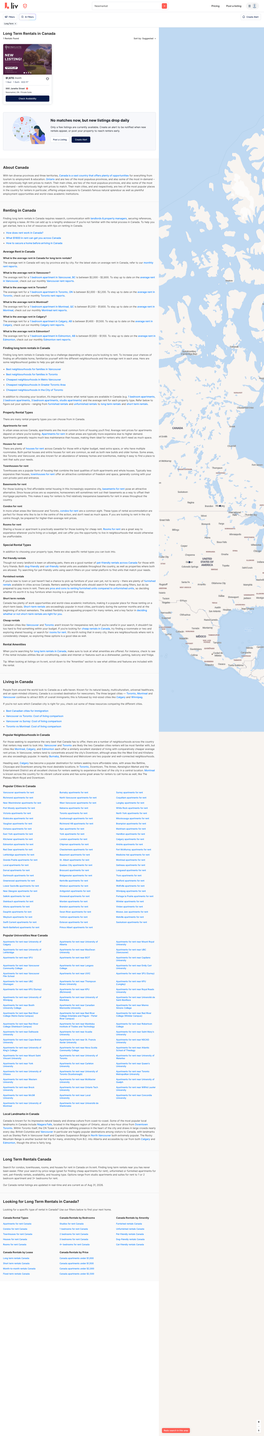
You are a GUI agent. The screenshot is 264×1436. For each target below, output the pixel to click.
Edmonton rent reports (57, 339)
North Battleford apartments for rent (21, 927)
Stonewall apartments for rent (75, 896)
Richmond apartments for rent (18, 797)
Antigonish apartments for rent (75, 891)
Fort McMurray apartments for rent (133, 849)
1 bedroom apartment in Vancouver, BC (52, 277)
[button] (24, 73)
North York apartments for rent (131, 813)
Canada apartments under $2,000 (77, 1268)
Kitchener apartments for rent (18, 839)
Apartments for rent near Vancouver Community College (21, 966)
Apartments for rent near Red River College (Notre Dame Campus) (20, 1014)
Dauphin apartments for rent (17, 911)
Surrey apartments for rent (129, 792)
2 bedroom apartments (16, 400)
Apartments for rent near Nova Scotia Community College (78, 1049)
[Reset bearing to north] (259, 1431)
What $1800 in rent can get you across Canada (33, 237)
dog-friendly (32, 566)
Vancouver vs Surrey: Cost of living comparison (34, 721)
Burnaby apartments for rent (74, 792)
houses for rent (35, 448)
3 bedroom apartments (44, 400)
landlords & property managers (109, 218)
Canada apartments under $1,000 (77, 1258)
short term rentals (137, 403)
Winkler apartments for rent (130, 901)
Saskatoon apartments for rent (131, 922)
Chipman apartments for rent (74, 844)
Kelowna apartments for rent (74, 808)
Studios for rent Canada (72, 1223)
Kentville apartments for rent (74, 880)
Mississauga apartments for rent (132, 818)
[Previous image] (7, 59)
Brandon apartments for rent (74, 906)
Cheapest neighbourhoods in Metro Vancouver (33, 379)
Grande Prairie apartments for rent (20, 860)
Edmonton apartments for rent (18, 844)
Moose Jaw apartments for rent (132, 911)
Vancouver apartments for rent (18, 792)
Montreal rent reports (54, 310)
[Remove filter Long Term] (15, 23)
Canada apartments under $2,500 (77, 1273)
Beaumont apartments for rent (75, 854)
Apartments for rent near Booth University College (18, 1006)
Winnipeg (136, 697)
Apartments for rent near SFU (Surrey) (135, 973)
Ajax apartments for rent (72, 828)
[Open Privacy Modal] (25, 6)
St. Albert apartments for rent (74, 860)
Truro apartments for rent (128, 875)
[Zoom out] (259, 1426)
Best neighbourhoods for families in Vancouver (33, 369)
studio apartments (70, 400)
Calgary (120, 697)
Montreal (142, 693)
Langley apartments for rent (130, 802)
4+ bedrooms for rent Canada (75, 1244)
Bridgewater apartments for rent (76, 875)
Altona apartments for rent (16, 906)
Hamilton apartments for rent (130, 834)
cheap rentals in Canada (96, 628)
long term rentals (111, 403)
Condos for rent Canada (15, 1229)
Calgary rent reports (52, 324)
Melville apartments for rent (130, 917)
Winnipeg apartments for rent (131, 891)
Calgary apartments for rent (130, 839)
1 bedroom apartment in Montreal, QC (52, 306)
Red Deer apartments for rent (18, 849)
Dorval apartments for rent (16, 870)
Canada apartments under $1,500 (77, 1263)
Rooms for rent (112, 529)
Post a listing (233, 5)
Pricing (215, 5)
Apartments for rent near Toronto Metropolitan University (132, 1072)
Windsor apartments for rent (74, 885)
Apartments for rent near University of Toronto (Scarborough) (79, 1072)
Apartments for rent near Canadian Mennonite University (77, 1006)
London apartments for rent (73, 839)
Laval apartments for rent (16, 865)
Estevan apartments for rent (74, 922)
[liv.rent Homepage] (11, 6)
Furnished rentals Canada (129, 1223)
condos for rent (69, 510)
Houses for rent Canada (15, 1239)
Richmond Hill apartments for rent (76, 823)
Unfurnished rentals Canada (130, 1229)
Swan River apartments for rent (75, 911)
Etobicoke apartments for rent (18, 818)
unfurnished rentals (85, 403)
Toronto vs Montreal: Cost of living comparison (33, 726)
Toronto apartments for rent (73, 813)
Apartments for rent (53, 433)
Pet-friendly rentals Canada (130, 1234)
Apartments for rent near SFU (18, 957)
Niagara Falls (44, 1124)
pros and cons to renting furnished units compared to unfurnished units (92, 588)
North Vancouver (101, 1135)
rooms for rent (57, 632)
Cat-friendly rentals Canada (130, 1244)
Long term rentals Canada (16, 1258)
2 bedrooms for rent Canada (74, 1234)
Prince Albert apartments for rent (76, 927)
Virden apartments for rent (129, 906)
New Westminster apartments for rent (22, 802)
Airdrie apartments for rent (129, 844)
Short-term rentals (34, 606)
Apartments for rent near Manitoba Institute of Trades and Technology (77, 1025)
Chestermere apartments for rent (76, 849)
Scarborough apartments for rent (76, 818)
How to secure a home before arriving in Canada (34, 243)
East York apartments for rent (18, 834)
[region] (211, 731)
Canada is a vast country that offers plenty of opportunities (94, 175)
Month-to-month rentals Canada (19, 1268)
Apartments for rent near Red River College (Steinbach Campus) (20, 1025)
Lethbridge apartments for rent (18, 854)
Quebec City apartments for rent (76, 865)
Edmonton (48, 749)
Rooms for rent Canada (14, 1244)
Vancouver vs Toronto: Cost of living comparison (34, 716)
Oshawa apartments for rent (17, 828)
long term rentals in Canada (50, 651)
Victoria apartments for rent (17, 813)
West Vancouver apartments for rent (78, 802)
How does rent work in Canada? (24, 232)
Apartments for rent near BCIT (75, 957)
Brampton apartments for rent (131, 823)
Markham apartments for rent (131, 828)
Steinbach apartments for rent (18, 901)
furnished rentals (58, 403)
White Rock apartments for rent (132, 808)
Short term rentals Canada (16, 1263)
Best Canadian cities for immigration (27, 710)
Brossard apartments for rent (74, 870)
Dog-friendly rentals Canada (130, 1239)
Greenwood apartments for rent (19, 880)
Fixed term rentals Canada (16, 1273)
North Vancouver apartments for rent (78, 797)
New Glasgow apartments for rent (20, 891)
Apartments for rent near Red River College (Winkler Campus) (133, 1014)
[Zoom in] (259, 1422)
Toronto (49, 624)
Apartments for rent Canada (17, 1223)
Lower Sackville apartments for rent (21, 885)
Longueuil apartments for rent (131, 870)
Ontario (50, 179)
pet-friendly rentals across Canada (117, 562)
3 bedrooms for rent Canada (74, 1239)
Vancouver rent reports (60, 280)
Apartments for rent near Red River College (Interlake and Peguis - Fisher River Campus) (78, 1016)
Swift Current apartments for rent (20, 922)
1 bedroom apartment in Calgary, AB (51, 321)
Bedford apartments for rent (130, 880)
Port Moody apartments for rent (19, 808)
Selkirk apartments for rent (16, 896)
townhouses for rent (43, 474)
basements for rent (113, 488)
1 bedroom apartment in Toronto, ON (51, 291)
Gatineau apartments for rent (130, 865)
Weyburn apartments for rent (17, 917)
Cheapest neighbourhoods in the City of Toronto (34, 389)
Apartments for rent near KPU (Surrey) (22, 989)
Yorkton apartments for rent (74, 917)
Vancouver (32, 624)
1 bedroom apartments (141, 396)
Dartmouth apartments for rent (18, 875)
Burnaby (54, 756)
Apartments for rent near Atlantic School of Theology (132, 1049)
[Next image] (47, 59)
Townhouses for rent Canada (17, 1234)
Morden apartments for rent (74, 901)
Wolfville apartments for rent (130, 885)
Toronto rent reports (53, 295)
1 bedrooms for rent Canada (74, 1229)
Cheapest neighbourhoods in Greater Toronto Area (36, 384)
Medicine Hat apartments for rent (133, 854)
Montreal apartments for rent (130, 860)
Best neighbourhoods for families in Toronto (32, 374)
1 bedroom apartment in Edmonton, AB (52, 335)
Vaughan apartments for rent (17, 823)
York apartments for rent (72, 834)
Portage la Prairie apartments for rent (134, 896)
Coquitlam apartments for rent (131, 797)
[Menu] (252, 5)
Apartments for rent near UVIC (75, 973)
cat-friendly (52, 566)
